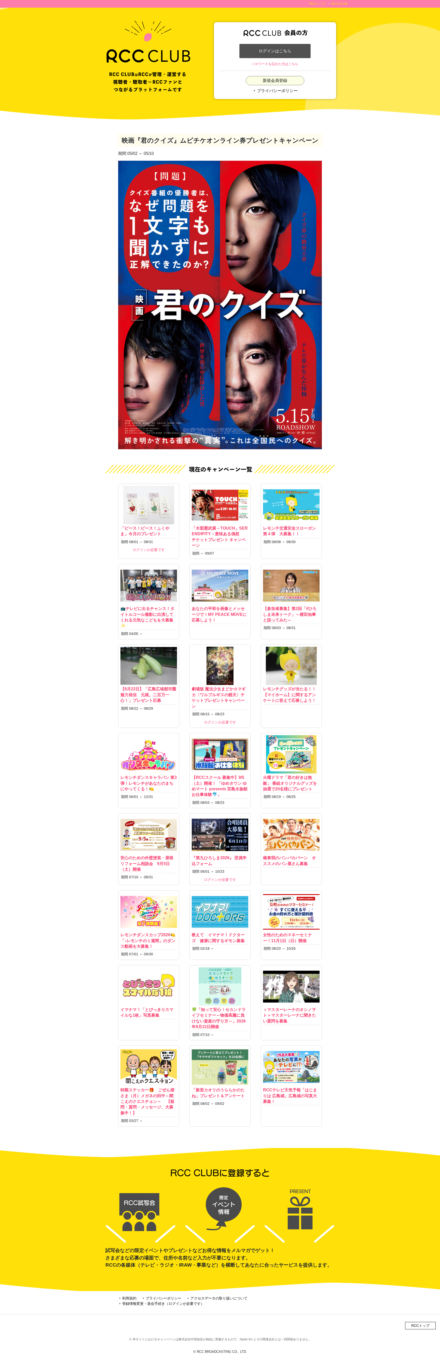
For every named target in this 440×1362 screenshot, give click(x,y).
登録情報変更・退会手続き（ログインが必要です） (161, 1304)
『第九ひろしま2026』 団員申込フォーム (219, 861)
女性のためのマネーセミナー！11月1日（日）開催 (287, 938)
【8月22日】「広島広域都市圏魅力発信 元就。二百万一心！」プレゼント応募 (148, 695)
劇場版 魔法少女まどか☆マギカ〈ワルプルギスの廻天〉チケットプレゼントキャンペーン (219, 697)
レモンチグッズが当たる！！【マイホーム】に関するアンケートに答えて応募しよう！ (289, 695)
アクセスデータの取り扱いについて (217, 1298)
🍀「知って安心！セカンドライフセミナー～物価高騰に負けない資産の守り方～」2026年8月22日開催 (219, 1018)
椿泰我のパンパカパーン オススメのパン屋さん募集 (289, 861)
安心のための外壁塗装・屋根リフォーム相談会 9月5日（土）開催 (146, 863)
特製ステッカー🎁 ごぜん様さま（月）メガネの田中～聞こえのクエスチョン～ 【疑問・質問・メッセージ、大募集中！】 (147, 1101)
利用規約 (127, 1298)
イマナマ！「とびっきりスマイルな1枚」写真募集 (146, 1012)
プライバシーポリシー (275, 91)
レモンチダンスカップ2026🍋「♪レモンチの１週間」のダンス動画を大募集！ (147, 940)
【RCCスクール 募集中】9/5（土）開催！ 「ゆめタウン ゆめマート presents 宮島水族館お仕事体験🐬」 (220, 786)
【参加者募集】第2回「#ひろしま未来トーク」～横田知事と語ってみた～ (290, 614)
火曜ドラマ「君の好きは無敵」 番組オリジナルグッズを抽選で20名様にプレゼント (290, 783)
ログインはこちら (275, 51)
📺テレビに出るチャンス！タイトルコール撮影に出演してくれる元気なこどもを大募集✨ (147, 617)
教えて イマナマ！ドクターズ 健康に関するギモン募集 (218, 938)
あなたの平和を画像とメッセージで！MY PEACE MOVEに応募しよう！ (219, 614)
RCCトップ (318, 4)
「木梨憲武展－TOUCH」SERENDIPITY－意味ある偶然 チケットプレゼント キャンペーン (220, 536)
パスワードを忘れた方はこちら (275, 64)
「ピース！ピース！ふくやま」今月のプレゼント (144, 531)
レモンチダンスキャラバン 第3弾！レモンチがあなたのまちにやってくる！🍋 (148, 783)
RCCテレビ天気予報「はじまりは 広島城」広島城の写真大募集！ (290, 1096)
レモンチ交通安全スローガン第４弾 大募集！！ (289, 531)
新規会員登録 (275, 80)
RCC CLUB (339, 4)
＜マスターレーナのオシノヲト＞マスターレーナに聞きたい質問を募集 (289, 1015)
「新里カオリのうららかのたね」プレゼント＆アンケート (218, 1093)
